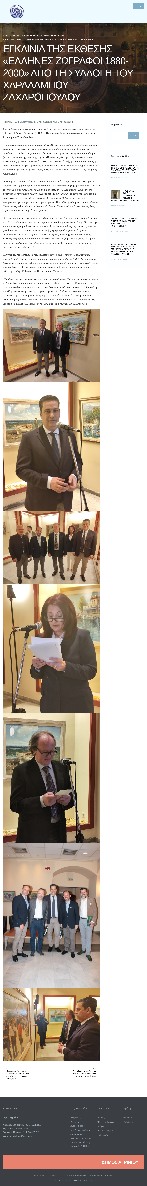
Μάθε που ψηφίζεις (106, 1122)
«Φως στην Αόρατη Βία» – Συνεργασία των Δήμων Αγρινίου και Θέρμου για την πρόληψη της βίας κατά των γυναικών (123, 249)
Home (5, 35)
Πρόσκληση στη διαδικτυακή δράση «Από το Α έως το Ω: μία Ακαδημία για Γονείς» (84, 1072)
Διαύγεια (101, 1126)
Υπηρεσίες (75, 1117)
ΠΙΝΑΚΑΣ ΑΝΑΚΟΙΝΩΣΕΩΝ (53, 35)
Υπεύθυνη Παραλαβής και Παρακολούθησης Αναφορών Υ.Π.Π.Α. (80, 1142)
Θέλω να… (128, 1117)
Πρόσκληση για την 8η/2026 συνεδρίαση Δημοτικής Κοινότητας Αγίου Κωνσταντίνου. (125, 222)
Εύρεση (133, 135)
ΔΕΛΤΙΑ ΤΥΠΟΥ (19, 35)
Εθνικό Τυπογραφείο (106, 1130)
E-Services (76, 1134)
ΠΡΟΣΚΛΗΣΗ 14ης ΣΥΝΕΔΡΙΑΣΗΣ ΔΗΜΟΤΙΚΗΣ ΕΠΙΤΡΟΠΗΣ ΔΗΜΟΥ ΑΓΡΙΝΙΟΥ (125, 196)
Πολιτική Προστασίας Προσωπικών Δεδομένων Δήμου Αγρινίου (60, 1176)
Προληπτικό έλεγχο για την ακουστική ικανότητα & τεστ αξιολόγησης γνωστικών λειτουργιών (18, 1074)
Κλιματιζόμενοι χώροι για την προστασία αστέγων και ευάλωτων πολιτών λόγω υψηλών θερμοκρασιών (125, 169)
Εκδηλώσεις (129, 1122)
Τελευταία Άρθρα (120, 156)
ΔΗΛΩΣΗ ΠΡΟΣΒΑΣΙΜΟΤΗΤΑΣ (101, 1176)
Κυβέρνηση (102, 1134)
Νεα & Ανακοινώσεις (80, 1130)
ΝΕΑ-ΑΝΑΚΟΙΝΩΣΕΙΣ (34, 35)
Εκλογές (101, 1117)
